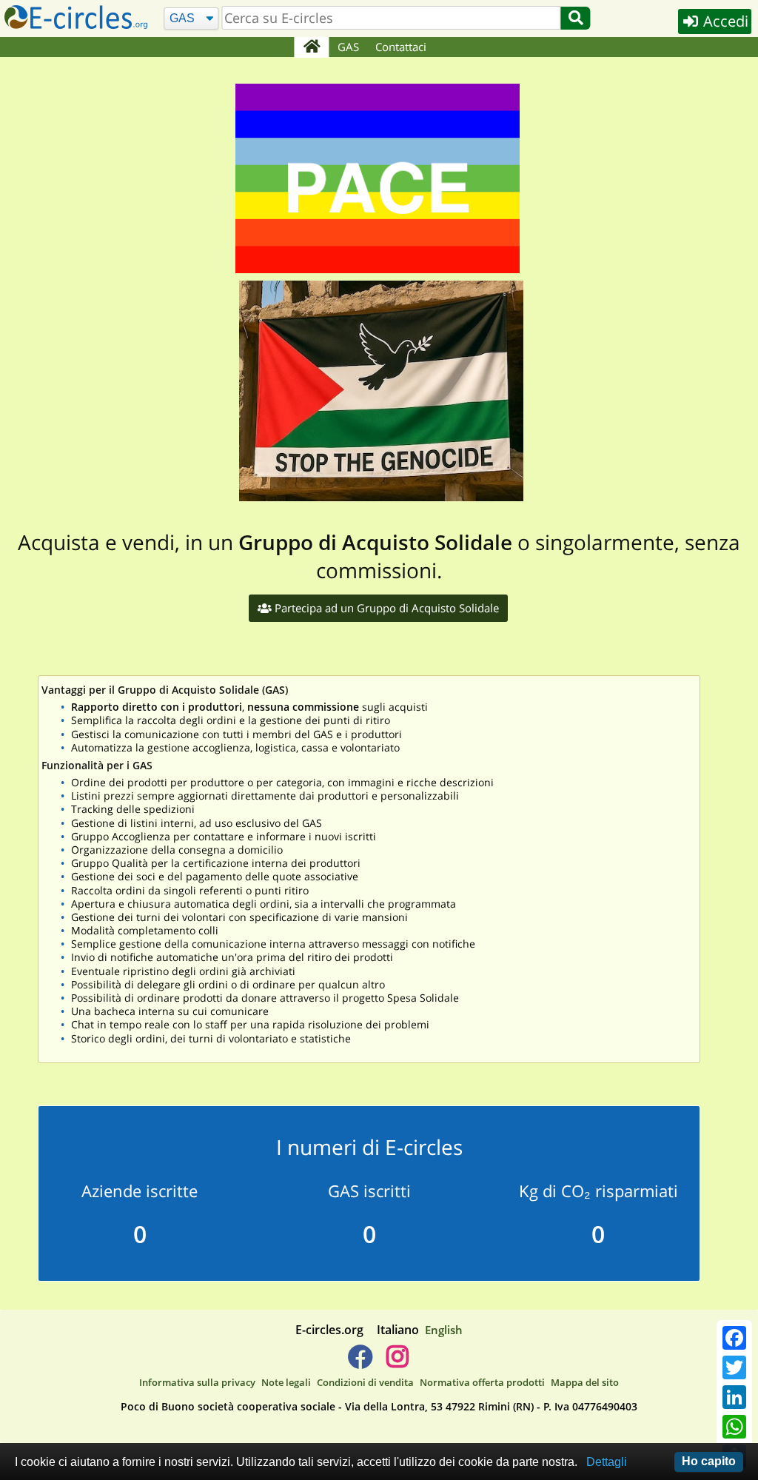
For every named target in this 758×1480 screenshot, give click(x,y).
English (444, 1329)
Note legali (286, 1382)
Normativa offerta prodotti (482, 1382)
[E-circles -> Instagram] (397, 1362)
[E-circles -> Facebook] (360, 1362)
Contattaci (400, 46)
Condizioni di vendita (365, 1382)
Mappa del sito (585, 1382)
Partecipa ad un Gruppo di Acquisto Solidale (385, 607)
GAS (348, 46)
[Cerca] (576, 18)
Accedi (724, 21)
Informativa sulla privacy (197, 1382)
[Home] (311, 47)
